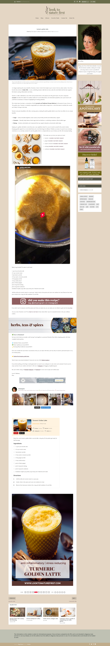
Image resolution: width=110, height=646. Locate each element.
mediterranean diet (91, 201)
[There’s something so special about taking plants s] (55, 399)
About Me (71, 18)
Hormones (82, 201)
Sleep (87, 206)
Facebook (38, 369)
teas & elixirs (47, 31)
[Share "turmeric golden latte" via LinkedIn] (38, 592)
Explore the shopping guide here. (21, 356)
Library (47, 18)
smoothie (92, 206)
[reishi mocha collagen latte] (51, 612)
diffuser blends (83, 199)
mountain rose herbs (54, 138)
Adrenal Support (83, 196)
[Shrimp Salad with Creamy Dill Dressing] (17, 612)
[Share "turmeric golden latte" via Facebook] (25, 592)
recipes (42, 31)
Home (37, 18)
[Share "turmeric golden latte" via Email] (46, 592)
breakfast (91, 196)
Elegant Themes (20, 644)
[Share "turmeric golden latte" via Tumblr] (33, 592)
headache (91, 199)
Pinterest (26, 369)
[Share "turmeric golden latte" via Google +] (30, 592)
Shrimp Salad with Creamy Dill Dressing (17, 619)
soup (97, 206)
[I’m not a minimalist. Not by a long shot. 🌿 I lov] (18, 399)
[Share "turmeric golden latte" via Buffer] (41, 592)
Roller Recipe (92, 204)
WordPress (28, 644)
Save (36, 592)
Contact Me (64, 18)
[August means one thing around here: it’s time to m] (67, 399)
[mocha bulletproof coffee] (34, 612)
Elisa (32, 31)
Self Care (82, 206)
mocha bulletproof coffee (33, 618)
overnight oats (83, 204)
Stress (81, 209)
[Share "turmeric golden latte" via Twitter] (28, 592)
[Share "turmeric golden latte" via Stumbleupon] (44, 592)
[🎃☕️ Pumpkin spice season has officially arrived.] (42, 399)
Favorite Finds (55, 18)
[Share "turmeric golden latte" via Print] (49, 592)
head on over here (33, 312)
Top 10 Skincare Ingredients (26, 1)
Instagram (40, 366)
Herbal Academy (45, 360)
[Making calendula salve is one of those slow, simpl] (30, 399)
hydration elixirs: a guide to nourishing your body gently (67, 620)
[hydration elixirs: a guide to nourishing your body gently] (67, 612)
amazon (61, 138)
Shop (42, 18)
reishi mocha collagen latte (50, 618)
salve (97, 204)
